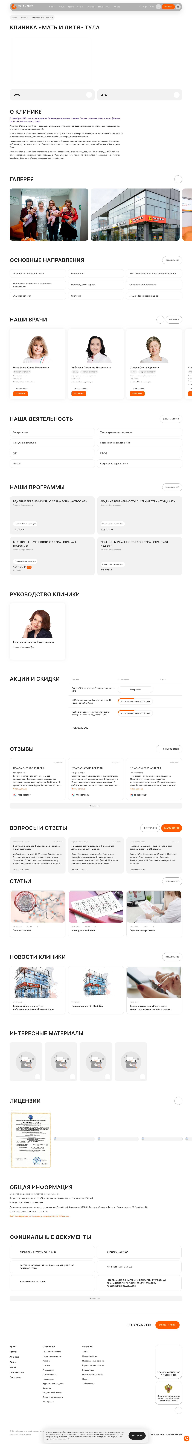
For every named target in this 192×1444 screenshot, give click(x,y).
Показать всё (172, 487)
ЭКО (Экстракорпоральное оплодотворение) (152, 273)
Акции (80, 6)
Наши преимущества (52, 1356)
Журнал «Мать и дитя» (53, 1383)
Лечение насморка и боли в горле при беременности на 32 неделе (151, 847)
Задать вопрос (171, 828)
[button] (178, 179)
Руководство (48, 1369)
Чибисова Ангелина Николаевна (91, 367)
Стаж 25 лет (75, 378)
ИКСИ (103, 453)
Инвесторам (48, 1379)
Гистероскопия (20, 432)
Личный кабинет (89, 1356)
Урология (76, 295)
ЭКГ (15, 453)
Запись (168, 6)
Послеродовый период (83, 284)
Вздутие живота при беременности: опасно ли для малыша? (36, 847)
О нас (117, 6)
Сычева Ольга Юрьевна (144, 367)
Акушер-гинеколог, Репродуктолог (84, 376)
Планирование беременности (28, 273)
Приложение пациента (92, 1374)
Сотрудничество (50, 1374)
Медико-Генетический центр (143, 295)
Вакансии (47, 1388)
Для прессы (48, 1401)
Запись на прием (167, 1325)
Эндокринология (22, 295)
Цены (71, 6)
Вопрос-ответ (88, 1369)
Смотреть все (150, 828)
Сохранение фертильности (114, 463)
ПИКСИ (17, 463)
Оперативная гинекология (142, 284)
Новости (46, 1365)
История (46, 1360)
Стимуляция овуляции (24, 442)
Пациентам (103, 6)
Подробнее (20, 394)
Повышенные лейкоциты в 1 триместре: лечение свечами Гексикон (92, 847)
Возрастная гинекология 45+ (115, 442)
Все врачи (174, 319)
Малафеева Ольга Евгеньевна (31, 367)
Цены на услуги (171, 419)
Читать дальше (20, 788)
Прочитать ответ (21, 869)
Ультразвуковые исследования (116, 432)
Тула (20, 8)
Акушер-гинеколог (20, 376)
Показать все (172, 260)
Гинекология (77, 273)
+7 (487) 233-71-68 (146, 6)
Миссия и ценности (52, 1351)
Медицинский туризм (52, 1392)
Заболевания (88, 1383)
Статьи (85, 1379)
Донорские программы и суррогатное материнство (32, 284)
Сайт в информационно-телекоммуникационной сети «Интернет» (39, 1215)
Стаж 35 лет (17, 378)
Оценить (174, 1400)
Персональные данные (93, 1360)
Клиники (90, 6)
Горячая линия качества (93, 1365)
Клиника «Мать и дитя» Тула (23, 382)
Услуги (62, 6)
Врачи (52, 6)
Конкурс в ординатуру (53, 1397)
